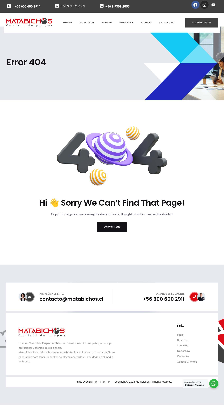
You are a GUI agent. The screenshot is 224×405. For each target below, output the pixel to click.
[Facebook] (195, 5)
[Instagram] (204, 5)
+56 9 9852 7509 (73, 6)
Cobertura (183, 351)
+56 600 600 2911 (28, 6)
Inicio (180, 334)
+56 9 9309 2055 (117, 6)
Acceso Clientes (201, 22)
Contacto (183, 356)
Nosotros (182, 340)
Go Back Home (112, 227)
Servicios (182, 345)
